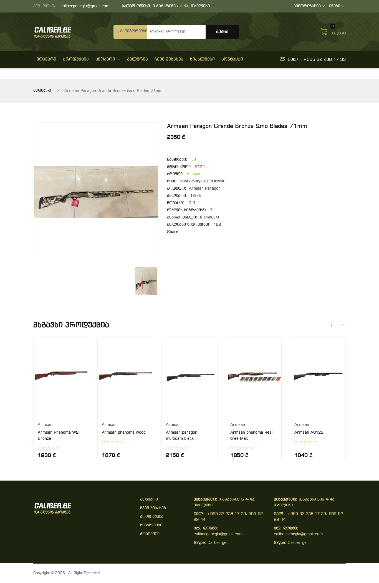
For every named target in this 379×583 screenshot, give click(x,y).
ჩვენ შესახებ (169, 59)
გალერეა (137, 59)
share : (174, 232)
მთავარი (46, 59)
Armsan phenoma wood (124, 433)
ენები (334, 6)
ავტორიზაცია (307, 6)
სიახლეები (202, 59)
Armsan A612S (309, 433)
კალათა (338, 31)
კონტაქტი (232, 59)
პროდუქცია (76, 59)
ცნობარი (105, 59)
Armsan (194, 174)
